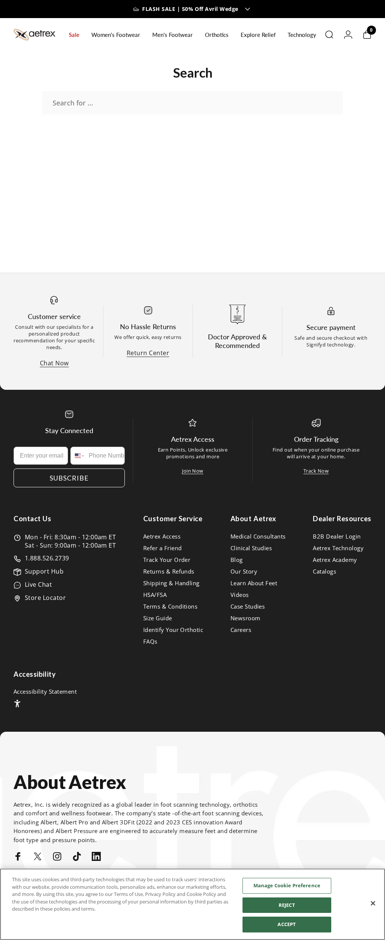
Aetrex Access (161, 536)
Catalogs (324, 571)
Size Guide (157, 618)
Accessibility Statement (45, 691)
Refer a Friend (162, 548)
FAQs (150, 641)
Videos (239, 594)
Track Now (316, 470)
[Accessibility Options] (17, 703)
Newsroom (245, 618)
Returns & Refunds (168, 571)
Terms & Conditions (170, 606)
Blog (236, 559)
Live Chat (38, 584)
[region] (192, 904)
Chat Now (54, 363)
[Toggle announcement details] (248, 9)
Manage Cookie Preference (286, 885)
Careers (240, 629)
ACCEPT (286, 924)
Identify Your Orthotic (173, 629)
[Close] (373, 903)
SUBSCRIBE (69, 478)
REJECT (287, 905)
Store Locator (45, 598)
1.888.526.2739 (47, 558)
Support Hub (44, 571)
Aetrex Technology (338, 548)
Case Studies (247, 606)
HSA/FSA (155, 594)
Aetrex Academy (335, 559)
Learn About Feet (253, 583)
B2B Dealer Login (337, 536)
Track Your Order (167, 559)
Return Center (148, 353)
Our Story (243, 571)
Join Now (192, 470)
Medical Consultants (258, 536)
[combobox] (78, 455)
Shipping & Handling (171, 583)
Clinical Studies (251, 548)
